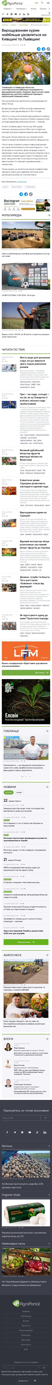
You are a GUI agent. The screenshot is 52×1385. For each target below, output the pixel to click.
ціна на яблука (32, 437)
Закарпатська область (42, 435)
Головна (5, 25)
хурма (5, 187)
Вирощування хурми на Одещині (33, 514)
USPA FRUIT (23, 567)
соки (21, 435)
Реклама (25, 1340)
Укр (36, 3)
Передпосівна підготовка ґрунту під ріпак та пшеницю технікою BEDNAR (24, 988)
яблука (39, 440)
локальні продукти (29, 435)
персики (33, 564)
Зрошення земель (25, 381)
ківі (40, 570)
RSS (26, 1349)
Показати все (24, 942)
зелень (27, 605)
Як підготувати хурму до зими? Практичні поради (34, 617)
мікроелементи (25, 387)
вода (38, 384)
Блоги (33, 9)
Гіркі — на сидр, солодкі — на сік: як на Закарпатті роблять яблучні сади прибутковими (34, 399)
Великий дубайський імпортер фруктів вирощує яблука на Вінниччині (32, 455)
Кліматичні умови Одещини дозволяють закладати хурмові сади (34, 483)
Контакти (26, 1345)
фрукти (40, 470)
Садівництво (30, 187)
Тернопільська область (38, 633)
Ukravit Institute (25, 384)
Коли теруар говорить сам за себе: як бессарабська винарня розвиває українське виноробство (24, 1023)
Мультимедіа (26, 1330)
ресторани (36, 608)
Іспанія (40, 567)
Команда (26, 1335)
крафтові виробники (26, 440)
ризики (33, 387)
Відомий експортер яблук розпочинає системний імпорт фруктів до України (35, 544)
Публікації (26, 1316)
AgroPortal (21, 181)
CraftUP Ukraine (38, 443)
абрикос (39, 564)
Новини (14, 25)
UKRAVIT (33, 384)
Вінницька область (31, 470)
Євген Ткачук (16, 187)
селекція (27, 633)
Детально (40, 672)
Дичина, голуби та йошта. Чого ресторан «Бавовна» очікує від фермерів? (35, 582)
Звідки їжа (46, 605)
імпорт (22, 470)
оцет (30, 443)
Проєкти (44, 9)
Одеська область (39, 505)
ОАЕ (44, 470)
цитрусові (35, 570)
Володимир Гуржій (39, 473)
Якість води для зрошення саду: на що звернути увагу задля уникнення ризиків (35, 362)
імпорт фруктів (32, 567)
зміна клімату (29, 505)
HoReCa (27, 564)
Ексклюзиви (23, 25)
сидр (34, 440)
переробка (23, 437)
